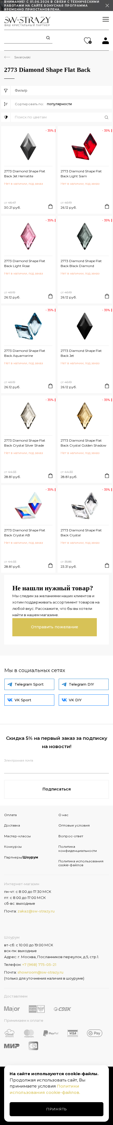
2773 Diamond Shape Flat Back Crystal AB (24, 532)
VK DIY (75, 700)
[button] (63, 117)
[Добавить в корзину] (50, 206)
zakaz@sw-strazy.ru (36, 911)
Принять (56, 1109)
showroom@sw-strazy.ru (40, 972)
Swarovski (22, 57)
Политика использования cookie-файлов (80, 863)
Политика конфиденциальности (77, 848)
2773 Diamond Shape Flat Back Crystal (81, 532)
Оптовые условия (74, 825)
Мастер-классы (17, 836)
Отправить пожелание (54, 626)
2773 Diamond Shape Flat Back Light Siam (81, 173)
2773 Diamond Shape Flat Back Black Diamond (81, 263)
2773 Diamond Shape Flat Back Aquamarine (24, 353)
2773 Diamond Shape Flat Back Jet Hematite (24, 173)
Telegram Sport (29, 684)
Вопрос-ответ (70, 836)
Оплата (10, 815)
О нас (63, 815)
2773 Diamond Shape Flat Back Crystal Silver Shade (24, 442)
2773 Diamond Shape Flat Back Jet (81, 353)
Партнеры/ (21, 857)
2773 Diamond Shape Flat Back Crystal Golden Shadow (83, 442)
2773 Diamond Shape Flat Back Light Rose (24, 263)
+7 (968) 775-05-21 (39, 964)
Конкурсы (13, 846)
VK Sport (23, 700)
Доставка (12, 825)
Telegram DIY (81, 684)
